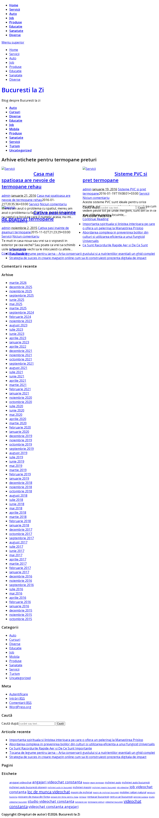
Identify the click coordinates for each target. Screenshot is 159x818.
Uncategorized (20, 150)
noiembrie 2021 (20, 355)
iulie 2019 (16, 457)
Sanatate (16, 31)
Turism (14, 146)
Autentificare (18, 694)
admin (6, 195)
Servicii (14, 9)
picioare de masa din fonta (34, 796)
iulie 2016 (16, 589)
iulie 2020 (16, 406)
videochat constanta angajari (54, 806)
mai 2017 (15, 555)
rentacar (82, 797)
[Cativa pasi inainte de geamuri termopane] (8, 207)
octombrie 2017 (20, 534)
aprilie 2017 (17, 559)
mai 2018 (15, 508)
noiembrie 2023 (20, 321)
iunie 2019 (16, 461)
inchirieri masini (82, 787)
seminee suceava (140, 797)
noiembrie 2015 (20, 615)
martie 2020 (18, 423)
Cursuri (14, 112)
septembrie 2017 (21, 538)
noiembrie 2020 (20, 397)
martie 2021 (18, 385)
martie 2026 (18, 283)
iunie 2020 (16, 410)
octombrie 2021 (20, 359)
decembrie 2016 (20, 576)
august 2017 (18, 542)
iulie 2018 (16, 500)
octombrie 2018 (20, 491)
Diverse (15, 35)
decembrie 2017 (20, 529)
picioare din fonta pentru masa (64, 797)
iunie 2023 (16, 334)
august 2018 (18, 495)
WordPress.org (20, 707)
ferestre (86, 782)
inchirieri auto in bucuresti (60, 787)
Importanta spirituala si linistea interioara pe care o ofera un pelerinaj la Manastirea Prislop (119, 226)
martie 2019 (18, 470)
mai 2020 (15, 414)
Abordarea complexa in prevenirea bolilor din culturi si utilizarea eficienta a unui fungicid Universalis (115, 236)
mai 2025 (15, 304)
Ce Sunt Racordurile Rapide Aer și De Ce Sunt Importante (50, 748)
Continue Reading (96, 219)
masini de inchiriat (81, 792)
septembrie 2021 (21, 363)
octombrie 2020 (20, 402)
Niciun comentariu (53, 204)
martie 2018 (18, 517)
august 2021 (18, 368)
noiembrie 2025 (20, 291)
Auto (13, 14)
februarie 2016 (20, 602)
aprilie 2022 (17, 346)
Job (11, 18)
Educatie (15, 26)
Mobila (14, 129)
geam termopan (97, 782)
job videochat (123, 787)
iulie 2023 (16, 329)
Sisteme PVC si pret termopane (115, 176)
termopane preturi (96, 802)
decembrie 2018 (20, 483)
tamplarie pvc (81, 802)
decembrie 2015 (20, 610)
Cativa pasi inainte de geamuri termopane (39, 215)
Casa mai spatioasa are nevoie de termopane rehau (28, 180)
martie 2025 (18, 308)
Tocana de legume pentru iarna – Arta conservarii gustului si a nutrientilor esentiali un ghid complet (82, 254)
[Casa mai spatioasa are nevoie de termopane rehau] (8, 169)
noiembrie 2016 (20, 580)
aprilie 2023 (17, 338)
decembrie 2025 (20, 287)
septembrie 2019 (21, 449)
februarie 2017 (20, 568)
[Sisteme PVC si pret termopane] (89, 169)
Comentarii (20, 703)
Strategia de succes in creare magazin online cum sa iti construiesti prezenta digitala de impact (77, 258)
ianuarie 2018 (19, 525)
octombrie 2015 (20, 619)
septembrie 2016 (21, 585)
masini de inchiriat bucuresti (106, 792)
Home (13, 5)
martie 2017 (18, 563)
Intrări (17, 698)
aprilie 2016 (17, 598)
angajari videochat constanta (57, 781)
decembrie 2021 (20, 351)
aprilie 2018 (17, 512)
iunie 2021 (16, 376)
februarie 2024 (20, 317)
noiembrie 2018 (20, 487)
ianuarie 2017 (19, 572)
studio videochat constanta (51, 801)
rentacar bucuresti (98, 796)
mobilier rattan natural (133, 792)
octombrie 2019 (20, 444)
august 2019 (18, 453)
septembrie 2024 (21, 312)
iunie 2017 (16, 551)
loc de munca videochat (48, 791)
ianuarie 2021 (19, 393)
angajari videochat (20, 782)
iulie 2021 (16, 372)
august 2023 (18, 325)
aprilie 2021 (17, 380)
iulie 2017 (16, 546)
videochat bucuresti (114, 802)
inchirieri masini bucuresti (104, 787)
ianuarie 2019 (19, 478)
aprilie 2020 (17, 419)
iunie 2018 (16, 504)
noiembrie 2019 (20, 440)
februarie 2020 (20, 427)
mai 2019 (15, 466)
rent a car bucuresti (121, 796)
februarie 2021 (20, 389)
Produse (15, 22)
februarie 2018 (20, 521)
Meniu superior (13, 42)
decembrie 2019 (20, 436)
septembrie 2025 (21, 295)
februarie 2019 (20, 474)
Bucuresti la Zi (23, 90)
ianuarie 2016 (19, 606)
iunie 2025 (16, 300)
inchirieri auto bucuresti (136, 782)
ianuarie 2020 (19, 432)
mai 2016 (15, 593)
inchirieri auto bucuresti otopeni (28, 787)
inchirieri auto (113, 782)
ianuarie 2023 (19, 342)
